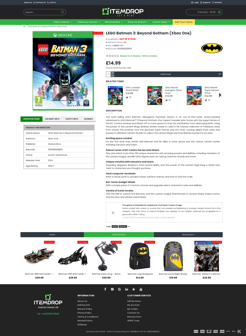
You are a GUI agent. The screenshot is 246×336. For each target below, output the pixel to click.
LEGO (115, 226)
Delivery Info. (52, 119)
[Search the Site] (62, 12)
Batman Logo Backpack (140, 274)
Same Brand (118, 234)
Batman (123, 226)
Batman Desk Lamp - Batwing (107, 274)
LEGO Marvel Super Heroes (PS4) (212, 90)
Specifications (31, 119)
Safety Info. (72, 119)
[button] (108, 95)
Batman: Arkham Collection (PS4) (207, 274)
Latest (52, 234)
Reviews (88, 119)
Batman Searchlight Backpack (173, 274)
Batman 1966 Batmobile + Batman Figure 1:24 (40, 274)
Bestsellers (188, 234)
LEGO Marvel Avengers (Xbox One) (173, 90)
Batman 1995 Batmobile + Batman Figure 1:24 (73, 274)
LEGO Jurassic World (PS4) (133, 89)
